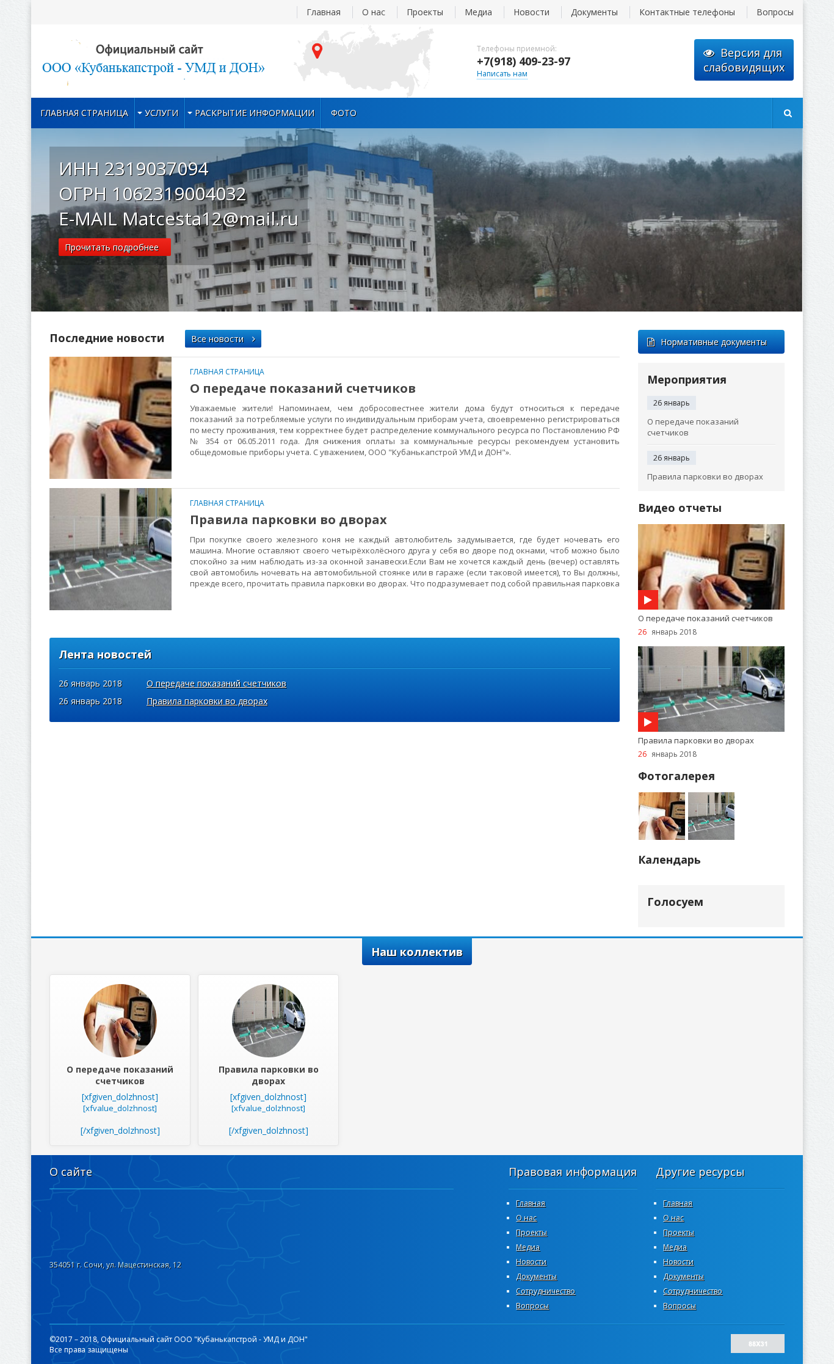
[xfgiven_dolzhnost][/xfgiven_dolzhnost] (120, 1099)
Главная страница (84, 113)
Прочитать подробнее (112, 247)
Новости (531, 12)
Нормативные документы (714, 342)
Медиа (478, 12)
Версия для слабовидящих (744, 60)
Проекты (425, 12)
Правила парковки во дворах (288, 519)
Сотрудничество (545, 1291)
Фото (344, 113)
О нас (373, 12)
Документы (594, 12)
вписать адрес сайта (153, 61)
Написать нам (502, 73)
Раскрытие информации (254, 113)
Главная (323, 12)
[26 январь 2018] (110, 418)
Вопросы (775, 12)
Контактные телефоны (687, 12)
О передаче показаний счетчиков (303, 388)
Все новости (218, 339)
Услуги (161, 113)
